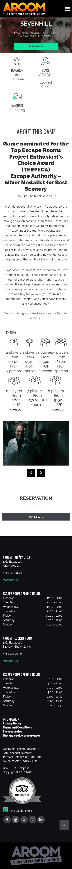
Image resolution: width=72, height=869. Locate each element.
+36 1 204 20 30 (12, 653)
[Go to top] (64, 825)
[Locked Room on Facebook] (7, 820)
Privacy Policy (12, 723)
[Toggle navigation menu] (67, 9)
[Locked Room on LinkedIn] (41, 820)
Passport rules (12, 731)
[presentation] (31, 473)
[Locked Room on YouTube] (15, 820)
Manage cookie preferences (21, 735)
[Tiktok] (6, 810)
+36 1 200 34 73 (12, 572)
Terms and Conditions (17, 727)
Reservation (36, 46)
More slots (36, 517)
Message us (10, 579)
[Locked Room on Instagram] (32, 820)
